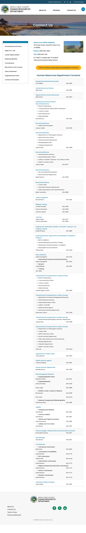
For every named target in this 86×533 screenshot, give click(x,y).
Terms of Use (12, 512)
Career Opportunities (12, 55)
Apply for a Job (10, 51)
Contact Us (11, 509)
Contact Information (12, 80)
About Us (10, 507)
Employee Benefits (11, 59)
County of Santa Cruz (54, 2)
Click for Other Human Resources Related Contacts (58, 68)
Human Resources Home (13, 46)
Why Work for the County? (14, 67)
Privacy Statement (14, 515)
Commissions (9, 63)
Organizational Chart (12, 76)
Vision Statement (11, 71)
